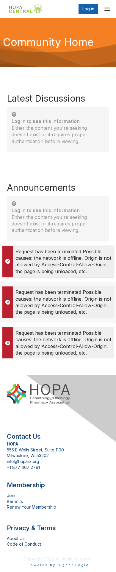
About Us (16, 538)
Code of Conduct (24, 544)
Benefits (15, 501)
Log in (88, 8)
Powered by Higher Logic (58, 565)
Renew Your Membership (31, 506)
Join (11, 495)
